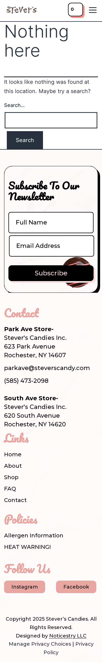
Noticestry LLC (67, 636)
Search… (14, 105)
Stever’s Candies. (67, 619)
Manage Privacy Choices (40, 644)
